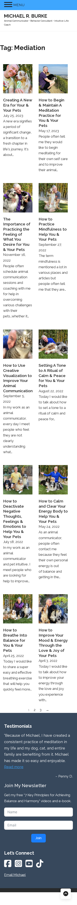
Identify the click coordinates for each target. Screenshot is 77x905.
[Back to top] (66, 894)
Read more (13, 767)
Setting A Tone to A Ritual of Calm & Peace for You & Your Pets (52, 375)
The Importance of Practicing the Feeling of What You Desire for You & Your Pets (16, 234)
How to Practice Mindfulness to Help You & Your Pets (53, 229)
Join (38, 838)
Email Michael (15, 875)
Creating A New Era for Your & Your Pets (17, 105)
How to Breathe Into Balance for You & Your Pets (15, 640)
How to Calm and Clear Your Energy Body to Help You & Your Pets (53, 511)
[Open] (8, 4)
